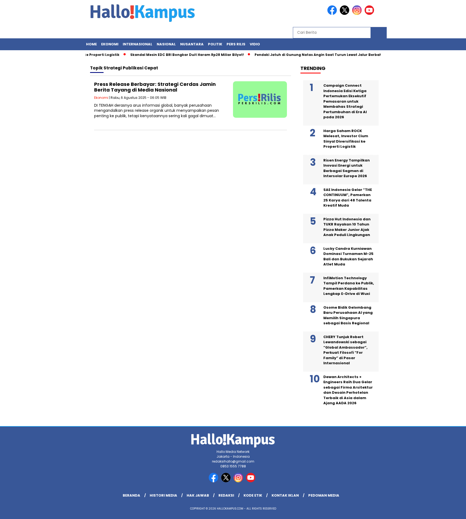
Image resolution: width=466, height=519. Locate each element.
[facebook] (333, 14)
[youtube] (370, 14)
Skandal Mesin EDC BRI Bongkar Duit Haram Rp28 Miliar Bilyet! (180, 54)
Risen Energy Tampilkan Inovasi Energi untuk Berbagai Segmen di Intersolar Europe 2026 (346, 168)
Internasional (137, 44)
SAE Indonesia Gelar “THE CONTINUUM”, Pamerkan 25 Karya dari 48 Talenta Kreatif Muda (347, 197)
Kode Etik (253, 495)
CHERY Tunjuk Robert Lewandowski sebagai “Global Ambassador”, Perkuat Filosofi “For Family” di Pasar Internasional (345, 350)
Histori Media (163, 495)
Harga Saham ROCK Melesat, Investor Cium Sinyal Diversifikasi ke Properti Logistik (345, 138)
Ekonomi (109, 44)
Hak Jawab (198, 495)
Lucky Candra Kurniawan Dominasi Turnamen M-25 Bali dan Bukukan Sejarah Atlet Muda (348, 256)
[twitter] (345, 14)
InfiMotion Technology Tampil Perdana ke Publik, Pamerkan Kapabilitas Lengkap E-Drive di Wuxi (348, 285)
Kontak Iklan (285, 495)
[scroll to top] (447, 510)
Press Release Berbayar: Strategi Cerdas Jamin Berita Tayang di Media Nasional (155, 87)
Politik (215, 44)
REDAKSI (226, 495)
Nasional (166, 44)
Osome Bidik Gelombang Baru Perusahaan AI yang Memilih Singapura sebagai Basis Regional (348, 315)
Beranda (131, 495)
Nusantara (192, 44)
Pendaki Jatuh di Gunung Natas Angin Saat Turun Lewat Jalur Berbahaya (315, 54)
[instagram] (358, 14)
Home (91, 44)
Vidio (255, 44)
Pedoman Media (323, 495)
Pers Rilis (236, 44)
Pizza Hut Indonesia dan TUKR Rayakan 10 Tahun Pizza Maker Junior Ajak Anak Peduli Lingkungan (347, 227)
